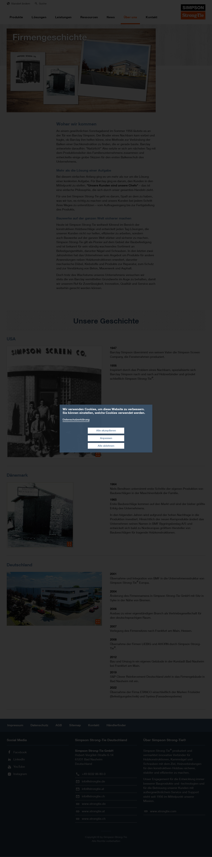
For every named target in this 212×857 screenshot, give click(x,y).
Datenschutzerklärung (76, 419)
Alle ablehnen (106, 445)
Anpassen (106, 438)
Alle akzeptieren (106, 430)
